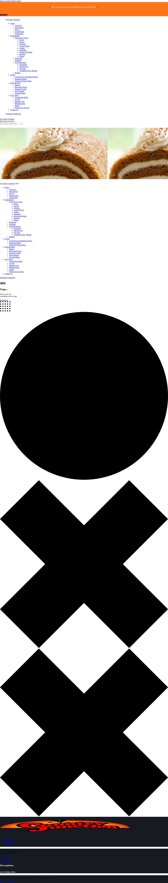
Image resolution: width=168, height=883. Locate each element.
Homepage (4, 300)
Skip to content (5, 1)
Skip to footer (16, 1)
